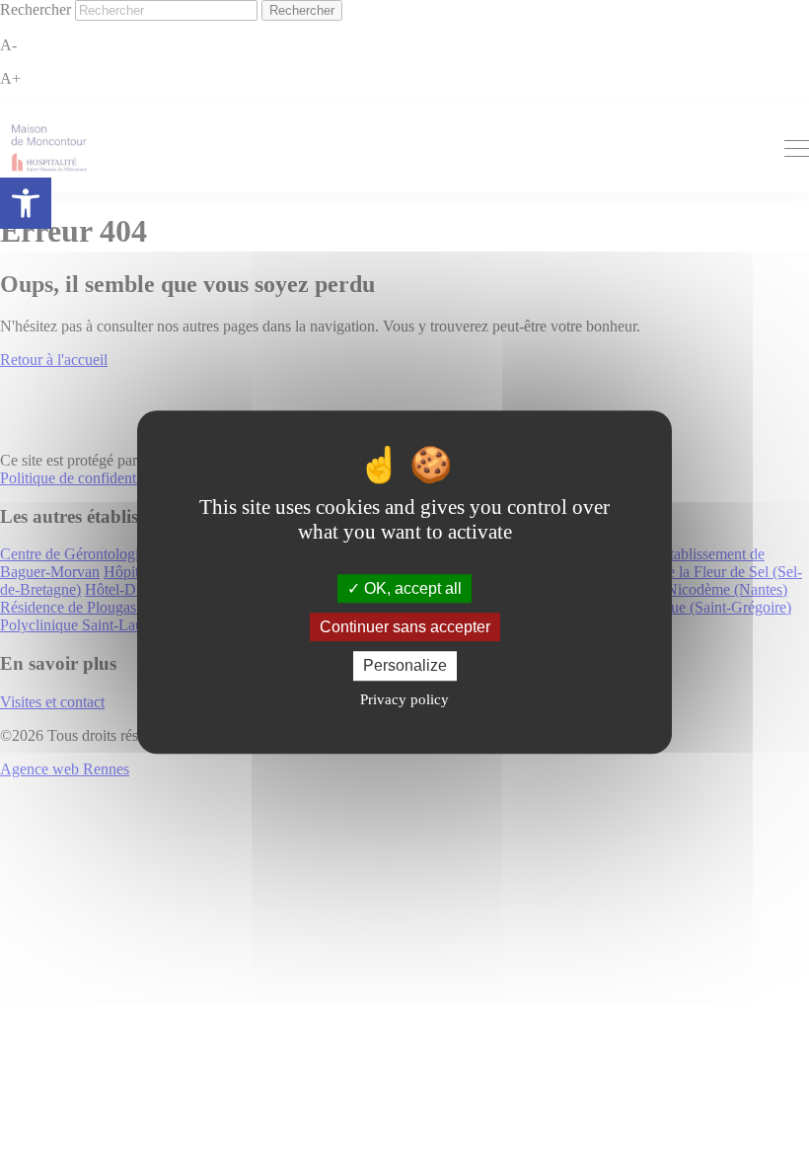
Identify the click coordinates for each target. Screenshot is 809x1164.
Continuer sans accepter (405, 626)
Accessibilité (25, 203)
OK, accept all (411, 588)
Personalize (405, 666)
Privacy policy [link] (404, 699)
